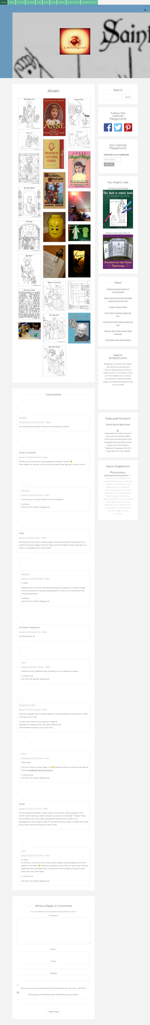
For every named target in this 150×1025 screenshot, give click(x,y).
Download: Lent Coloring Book (118, 340)
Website (53, 973)
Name (53, 949)
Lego (53, 2)
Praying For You (27, 705)
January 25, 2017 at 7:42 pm (32, 855)
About (11, 2)
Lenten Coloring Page (118, 307)
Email (53, 961)
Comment (53, 915)
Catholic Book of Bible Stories (118, 424)
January (53, 90)
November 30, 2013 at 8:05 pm (31, 422)
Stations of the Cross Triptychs (118, 233)
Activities (30, 2)
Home (3, 2)
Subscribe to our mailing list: (116, 155)
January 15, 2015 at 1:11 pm (29, 538)
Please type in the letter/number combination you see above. (53, 995)
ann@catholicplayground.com (40, 770)
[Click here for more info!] (118, 430)
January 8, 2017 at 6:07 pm (30, 632)
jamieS (22, 417)
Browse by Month (89, 2)
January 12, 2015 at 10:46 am (30, 457)
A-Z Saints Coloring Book (118, 188)
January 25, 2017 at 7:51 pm (32, 758)
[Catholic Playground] (75, 41)
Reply (48, 422)
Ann (23, 662)
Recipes (61, 2)
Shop (39, 2)
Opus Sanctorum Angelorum (116, 475)
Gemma (25, 490)
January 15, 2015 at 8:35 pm (32, 579)
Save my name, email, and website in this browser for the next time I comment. (53, 988)
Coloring (20, 2)
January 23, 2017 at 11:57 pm (30, 809)
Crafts (46, 2)
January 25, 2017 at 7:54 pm (32, 667)
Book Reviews (73, 2)
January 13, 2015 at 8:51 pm (32, 495)
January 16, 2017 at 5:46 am (30, 710)
